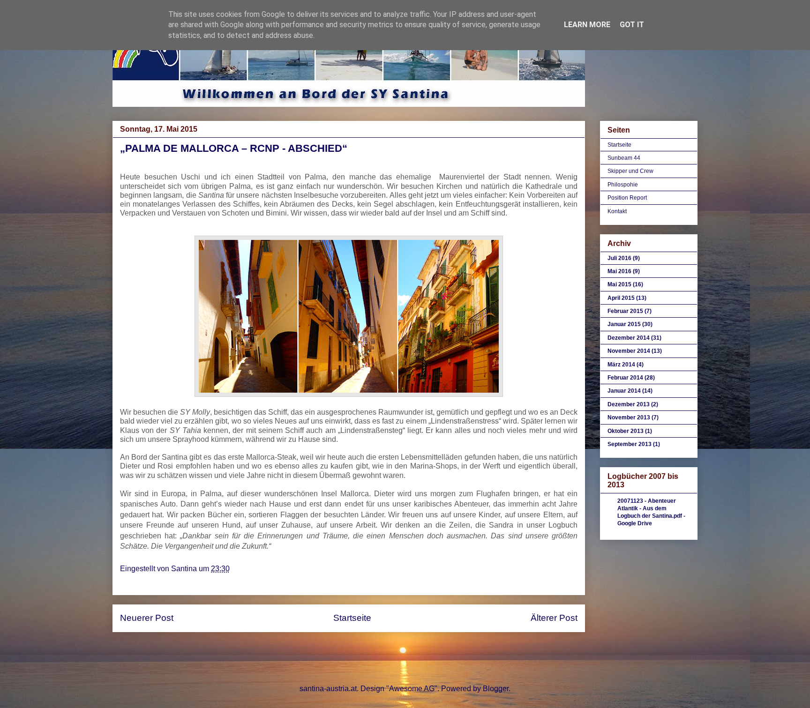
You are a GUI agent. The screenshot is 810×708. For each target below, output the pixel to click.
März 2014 (621, 364)
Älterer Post (554, 618)
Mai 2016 (619, 271)
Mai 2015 (619, 284)
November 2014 (629, 351)
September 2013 (630, 444)
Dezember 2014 (629, 338)
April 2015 (621, 298)
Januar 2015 (624, 324)
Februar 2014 (625, 377)
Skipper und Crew (630, 171)
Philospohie (623, 184)
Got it (632, 24)
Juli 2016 (619, 258)
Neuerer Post (146, 618)
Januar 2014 (624, 391)
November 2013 (629, 417)
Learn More (587, 24)
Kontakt (617, 211)
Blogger (496, 689)
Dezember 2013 (629, 404)
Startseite (352, 618)
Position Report (627, 197)
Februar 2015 (625, 311)
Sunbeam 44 (624, 158)
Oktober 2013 (626, 431)
